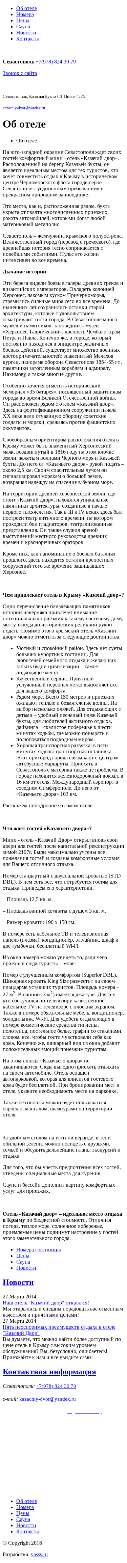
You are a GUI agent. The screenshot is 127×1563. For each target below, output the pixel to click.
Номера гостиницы (38, 1249)
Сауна (23, 26)
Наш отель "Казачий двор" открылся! (46, 1302)
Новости (26, 32)
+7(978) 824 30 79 (56, 61)
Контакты (27, 39)
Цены (22, 20)
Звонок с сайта (20, 73)
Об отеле (26, 8)
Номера (25, 14)
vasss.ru (39, 1554)
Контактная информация (49, 1371)
